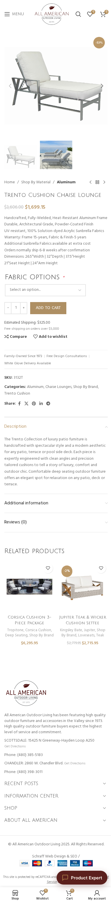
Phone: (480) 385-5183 (23, 755)
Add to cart (48, 308)
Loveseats (86, 635)
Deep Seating (16, 635)
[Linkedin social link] (41, 404)
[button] (10, 86)
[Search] (78, 14)
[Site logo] (52, 14)
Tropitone (15, 630)
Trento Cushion (17, 393)
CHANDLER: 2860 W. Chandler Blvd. (33, 763)
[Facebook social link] (19, 404)
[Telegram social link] (48, 404)
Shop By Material (36, 182)
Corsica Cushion (38, 630)
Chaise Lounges (58, 387)
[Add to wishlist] (48, 568)
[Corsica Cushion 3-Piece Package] (29, 587)
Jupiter (89, 630)
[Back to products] (97, 182)
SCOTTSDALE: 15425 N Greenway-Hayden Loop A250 (49, 740)
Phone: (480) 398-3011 (23, 772)
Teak (100, 635)
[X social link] (26, 404)
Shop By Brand (85, 387)
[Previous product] (90, 182)
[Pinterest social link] (34, 404)
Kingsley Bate (71, 630)
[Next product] (104, 182)
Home (9, 182)
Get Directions (15, 746)
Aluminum (66, 182)
